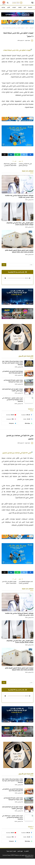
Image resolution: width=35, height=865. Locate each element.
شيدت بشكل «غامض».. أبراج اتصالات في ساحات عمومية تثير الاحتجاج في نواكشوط (12, 399)
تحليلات (14, 7)
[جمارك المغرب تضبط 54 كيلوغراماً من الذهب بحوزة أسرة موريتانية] (28, 382)
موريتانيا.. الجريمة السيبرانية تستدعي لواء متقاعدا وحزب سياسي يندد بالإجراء (19, 196)
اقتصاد (19, 7)
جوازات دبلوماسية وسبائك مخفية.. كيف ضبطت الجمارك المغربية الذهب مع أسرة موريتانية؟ (12, 363)
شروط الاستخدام (6, 855)
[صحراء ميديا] (17, 2)
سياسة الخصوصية (29, 857)
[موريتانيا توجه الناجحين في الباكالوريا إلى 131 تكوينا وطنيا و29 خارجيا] (28, 373)
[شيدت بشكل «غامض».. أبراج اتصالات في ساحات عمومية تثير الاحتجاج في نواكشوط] (28, 400)
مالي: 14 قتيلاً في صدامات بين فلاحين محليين (25, 165)
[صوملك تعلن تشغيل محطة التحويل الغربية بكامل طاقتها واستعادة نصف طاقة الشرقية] (17, 239)
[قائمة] (32, 3)
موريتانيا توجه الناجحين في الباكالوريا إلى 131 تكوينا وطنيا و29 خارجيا (12, 372)
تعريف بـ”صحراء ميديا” (11, 851)
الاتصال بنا (26, 851)
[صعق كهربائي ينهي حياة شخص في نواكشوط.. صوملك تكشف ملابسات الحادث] (17, 212)
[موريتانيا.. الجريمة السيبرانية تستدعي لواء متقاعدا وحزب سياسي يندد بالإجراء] (17, 184)
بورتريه (3, 7)
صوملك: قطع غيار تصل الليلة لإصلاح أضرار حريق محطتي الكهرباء (12, 390)
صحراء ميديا (27, 40)
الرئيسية (30, 7)
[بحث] (8, 3)
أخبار (25, 7)
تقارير (8, 7)
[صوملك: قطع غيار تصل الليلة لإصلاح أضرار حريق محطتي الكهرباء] (28, 391)
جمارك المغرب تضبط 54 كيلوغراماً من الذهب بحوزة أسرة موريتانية (13, 381)
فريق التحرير (20, 851)
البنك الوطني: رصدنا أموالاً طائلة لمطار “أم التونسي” (10, 165)
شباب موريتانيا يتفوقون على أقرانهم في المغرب (26, 582)
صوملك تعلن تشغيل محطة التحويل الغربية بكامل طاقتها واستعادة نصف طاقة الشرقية (19, 251)
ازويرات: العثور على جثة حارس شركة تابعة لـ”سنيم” (9, 582)
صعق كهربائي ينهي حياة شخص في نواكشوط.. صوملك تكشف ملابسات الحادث (19, 224)
